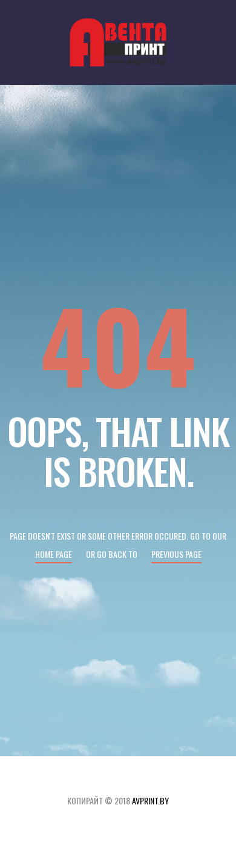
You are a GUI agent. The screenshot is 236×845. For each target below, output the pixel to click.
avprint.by (150, 800)
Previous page (176, 554)
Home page (53, 554)
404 (118, 344)
